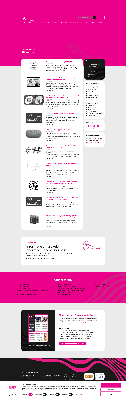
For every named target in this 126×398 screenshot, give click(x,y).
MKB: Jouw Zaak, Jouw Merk (49, 22)
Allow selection (111, 389)
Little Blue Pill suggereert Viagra (58, 130)
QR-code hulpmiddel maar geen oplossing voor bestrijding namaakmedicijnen (61, 182)
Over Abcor (84, 22)
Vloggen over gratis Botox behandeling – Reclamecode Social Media (61, 78)
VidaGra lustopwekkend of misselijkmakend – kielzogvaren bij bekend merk (63, 96)
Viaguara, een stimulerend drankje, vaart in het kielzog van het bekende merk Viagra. (62, 216)
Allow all (111, 384)
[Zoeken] (94, 17)
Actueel (93, 22)
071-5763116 (96, 138)
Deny (111, 394)
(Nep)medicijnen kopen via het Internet (60, 113)
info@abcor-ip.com (93, 142)
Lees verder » (49, 72)
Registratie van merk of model (69, 22)
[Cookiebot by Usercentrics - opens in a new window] (12, 395)
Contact (100, 22)
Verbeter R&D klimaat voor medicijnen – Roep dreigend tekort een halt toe (62, 198)
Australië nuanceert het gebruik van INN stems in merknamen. (60, 146)
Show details (79, 394)
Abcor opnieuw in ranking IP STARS (59, 62)
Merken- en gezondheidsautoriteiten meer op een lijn (63, 164)
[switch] (45, 394)
